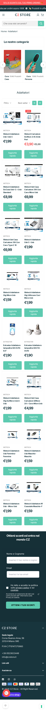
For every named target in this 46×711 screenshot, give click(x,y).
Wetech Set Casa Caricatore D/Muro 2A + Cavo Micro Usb (33, 401)
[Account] (37, 14)
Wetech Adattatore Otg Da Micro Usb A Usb (11, 401)
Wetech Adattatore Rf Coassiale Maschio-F (33, 505)
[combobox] (23, 23)
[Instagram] (9, 679)
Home (4, 31)
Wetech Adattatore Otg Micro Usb (11, 293)
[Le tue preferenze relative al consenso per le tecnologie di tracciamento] (41, 706)
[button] (42, 14)
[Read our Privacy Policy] (38, 594)
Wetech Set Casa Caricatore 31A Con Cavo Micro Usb (32, 189)
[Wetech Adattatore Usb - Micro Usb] (12, 488)
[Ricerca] (41, 23)
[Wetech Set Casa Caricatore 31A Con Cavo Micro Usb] (33, 171)
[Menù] (3, 14)
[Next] (43, 65)
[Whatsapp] (15, 679)
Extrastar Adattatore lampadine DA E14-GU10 (33, 348)
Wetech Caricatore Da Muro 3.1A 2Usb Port (32, 137)
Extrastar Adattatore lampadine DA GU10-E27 (12, 348)
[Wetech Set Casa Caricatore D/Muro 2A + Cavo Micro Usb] (33, 382)
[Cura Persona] (33, 61)
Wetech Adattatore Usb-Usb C (11, 135)
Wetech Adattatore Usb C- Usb (32, 241)
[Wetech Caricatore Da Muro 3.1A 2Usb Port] (33, 118)
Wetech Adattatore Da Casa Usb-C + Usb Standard (12, 189)
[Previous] (3, 65)
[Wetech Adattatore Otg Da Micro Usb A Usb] (12, 382)
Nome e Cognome (15, 553)
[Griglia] (40, 103)
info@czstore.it (9, 657)
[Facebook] (3, 679)
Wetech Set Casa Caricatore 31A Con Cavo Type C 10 (11, 242)
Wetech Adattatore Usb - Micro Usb (11, 505)
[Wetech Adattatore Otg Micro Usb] (12, 276)
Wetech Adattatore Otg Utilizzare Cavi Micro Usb (32, 295)
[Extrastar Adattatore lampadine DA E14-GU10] (33, 329)
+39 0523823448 (10, 653)
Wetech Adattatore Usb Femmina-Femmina (11, 453)
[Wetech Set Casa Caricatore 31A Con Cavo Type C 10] (12, 223)
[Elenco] (34, 103)
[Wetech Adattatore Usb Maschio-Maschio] (33, 435)
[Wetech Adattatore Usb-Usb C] (12, 118)
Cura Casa (7, 77)
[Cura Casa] (12, 61)
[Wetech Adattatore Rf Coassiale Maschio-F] (33, 488)
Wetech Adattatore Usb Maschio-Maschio (32, 453)
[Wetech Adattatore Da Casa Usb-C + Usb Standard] (12, 171)
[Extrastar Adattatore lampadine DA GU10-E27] (12, 329)
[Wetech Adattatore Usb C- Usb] (33, 223)
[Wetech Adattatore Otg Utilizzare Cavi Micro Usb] (33, 276)
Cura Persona (28, 77)
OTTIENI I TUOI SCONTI (23, 605)
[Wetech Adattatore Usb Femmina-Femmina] (12, 435)
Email (9, 568)
